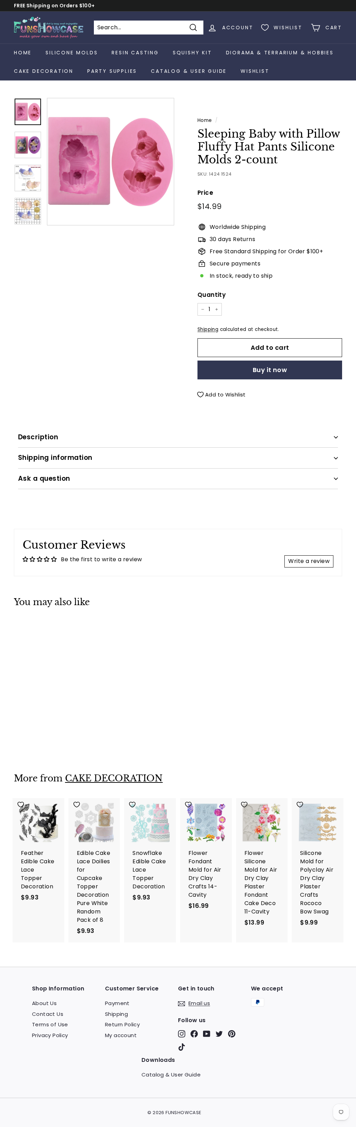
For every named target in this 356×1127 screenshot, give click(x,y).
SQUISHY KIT (192, 52)
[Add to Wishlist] (38, 628)
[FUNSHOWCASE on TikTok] (181, 1047)
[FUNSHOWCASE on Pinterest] (231, 1034)
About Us (44, 1003)
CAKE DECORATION (43, 71)
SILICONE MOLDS (72, 52)
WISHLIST (255, 71)
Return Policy (122, 1024)
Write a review (309, 561)
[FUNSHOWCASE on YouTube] (206, 1034)
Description (38, 437)
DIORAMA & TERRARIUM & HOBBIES (280, 52)
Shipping (207, 329)
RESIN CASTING (135, 52)
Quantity (211, 295)
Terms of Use (50, 1024)
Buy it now (270, 369)
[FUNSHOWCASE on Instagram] (181, 1034)
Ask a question (44, 478)
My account (121, 1035)
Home (23, 52)
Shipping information (55, 457)
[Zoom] (110, 161)
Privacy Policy (50, 1035)
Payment (117, 1003)
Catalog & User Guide (189, 71)
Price (205, 192)
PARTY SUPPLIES (112, 71)
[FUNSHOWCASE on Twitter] (219, 1034)
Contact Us (47, 1014)
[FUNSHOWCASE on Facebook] (194, 1034)
